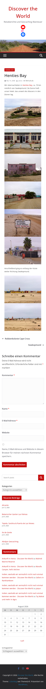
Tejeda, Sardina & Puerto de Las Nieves (18, 523)
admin (20, 81)
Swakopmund (34, 345)
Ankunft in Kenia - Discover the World (17, 558)
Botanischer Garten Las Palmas (14, 514)
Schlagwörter (7, 648)
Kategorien (41, 477)
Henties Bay (27, 85)
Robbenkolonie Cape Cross (17, 338)
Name (5, 408)
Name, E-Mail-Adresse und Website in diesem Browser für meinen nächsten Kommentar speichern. (23, 453)
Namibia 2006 (9, 70)
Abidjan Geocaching (10, 541)
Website (5, 432)
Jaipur (38, 588)
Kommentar (8, 375)
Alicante (5, 505)
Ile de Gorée (7, 532)
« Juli (22, 641)
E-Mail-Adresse (9, 420)
